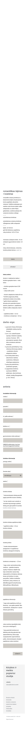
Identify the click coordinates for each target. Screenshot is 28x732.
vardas (5, 396)
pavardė (5, 406)
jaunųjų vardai (7, 461)
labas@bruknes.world (12, 684)
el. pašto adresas (8, 416)
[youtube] (17, 725)
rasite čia (18, 250)
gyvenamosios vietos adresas (11, 436)
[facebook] (11, 725)
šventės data (7, 471)
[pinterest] (14, 725)
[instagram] (7, 725)
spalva (5, 481)
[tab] (13, 259)
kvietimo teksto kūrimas (9, 508)
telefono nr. (6, 426)
